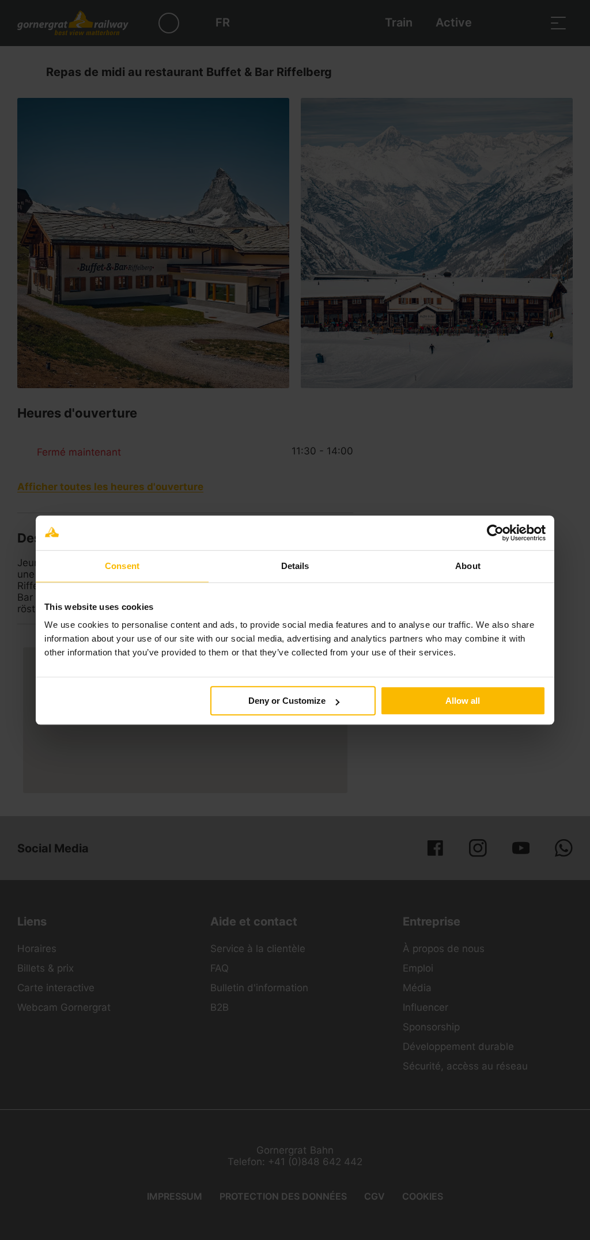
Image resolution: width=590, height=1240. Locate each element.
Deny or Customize (287, 701)
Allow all (462, 701)
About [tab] (468, 566)
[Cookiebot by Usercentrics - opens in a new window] (495, 532)
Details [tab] (295, 566)
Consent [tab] (122, 566)
